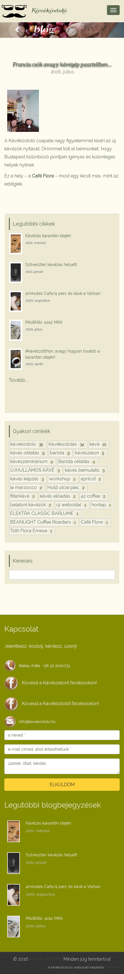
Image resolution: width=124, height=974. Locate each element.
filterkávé (22, 496)
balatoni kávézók (30, 504)
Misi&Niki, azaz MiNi (43, 322)
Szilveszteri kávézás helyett (51, 264)
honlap (101, 504)
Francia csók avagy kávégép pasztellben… (62, 64)
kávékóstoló (26, 444)
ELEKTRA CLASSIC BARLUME (44, 513)
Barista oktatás (76, 461)
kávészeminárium (31, 461)
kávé (97, 444)
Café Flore (94, 522)
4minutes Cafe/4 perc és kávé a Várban (62, 293)
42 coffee (93, 496)
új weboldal (71, 504)
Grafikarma (113, 967)
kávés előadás (57, 496)
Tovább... (18, 380)
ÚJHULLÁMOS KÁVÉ (34, 470)
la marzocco (26, 487)
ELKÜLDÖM (62, 784)
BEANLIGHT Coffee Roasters (43, 522)
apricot (91, 479)
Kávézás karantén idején (48, 235)
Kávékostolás (66, 444)
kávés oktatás (27, 453)
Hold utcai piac (65, 487)
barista (59, 453)
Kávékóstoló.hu (45, 959)
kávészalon (89, 453)
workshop (62, 479)
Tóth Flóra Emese (31, 530)
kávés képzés (27, 479)
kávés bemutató (84, 470)
